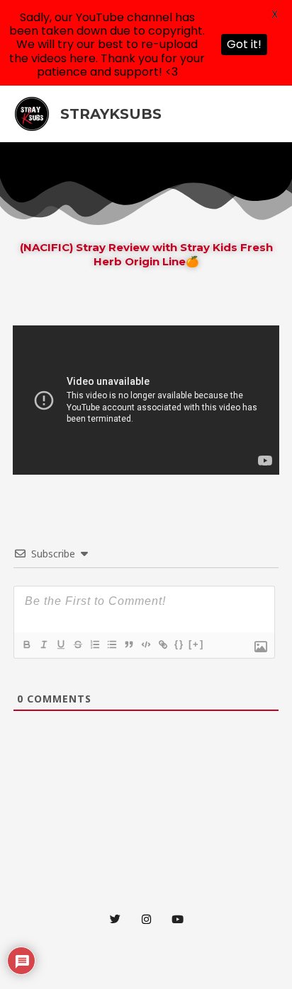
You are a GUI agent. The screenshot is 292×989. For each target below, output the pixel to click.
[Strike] (77, 644)
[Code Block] (145, 644)
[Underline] (60, 644)
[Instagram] (146, 918)
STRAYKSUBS (111, 113)
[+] (196, 644)
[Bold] (26, 644)
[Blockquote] (128, 644)
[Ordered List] (94, 644)
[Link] (162, 644)
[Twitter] (114, 918)
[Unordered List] (111, 644)
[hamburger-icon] (269, 159)
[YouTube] (177, 918)
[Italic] (43, 644)
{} (179, 644)
